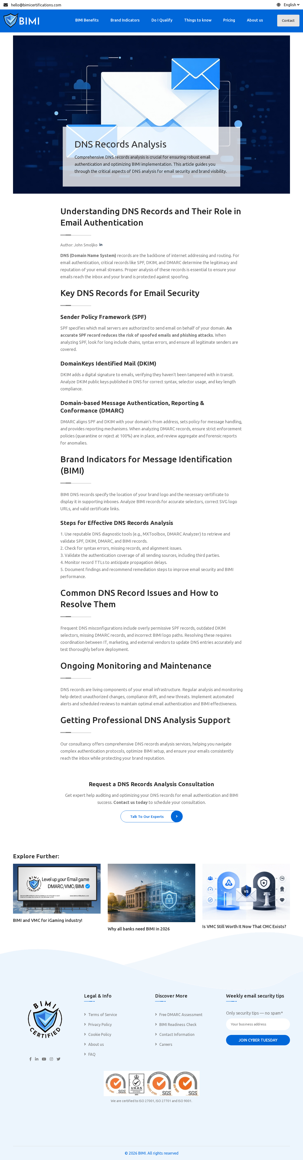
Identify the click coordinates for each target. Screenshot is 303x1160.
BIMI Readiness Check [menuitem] (177, 1024)
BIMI (142, 1153)
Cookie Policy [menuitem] (99, 1034)
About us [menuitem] (96, 1044)
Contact (288, 20)
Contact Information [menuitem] (177, 1034)
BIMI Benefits (87, 20)
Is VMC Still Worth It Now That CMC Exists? (244, 926)
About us (255, 20)
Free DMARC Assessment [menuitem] (180, 1014)
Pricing (229, 20)
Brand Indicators (125, 20)
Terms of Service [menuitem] (102, 1014)
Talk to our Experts (147, 817)
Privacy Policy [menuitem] (100, 1024)
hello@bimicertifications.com (36, 5)
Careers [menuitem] (165, 1044)
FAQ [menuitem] (91, 1054)
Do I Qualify (162, 20)
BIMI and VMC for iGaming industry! (47, 920)
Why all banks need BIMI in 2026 (139, 928)
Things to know (197, 20)
